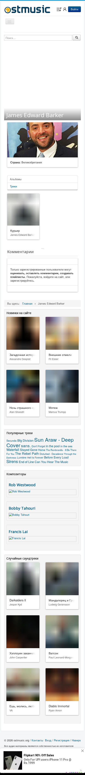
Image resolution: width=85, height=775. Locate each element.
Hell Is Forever (35, 457)
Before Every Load (56, 457)
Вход (48, 740)
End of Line (26, 462)
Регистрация (61, 740)
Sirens (12, 461)
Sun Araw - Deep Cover (40, 442)
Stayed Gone (28, 449)
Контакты (37, 740)
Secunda (11, 441)
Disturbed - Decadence (51, 453)
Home (41, 450)
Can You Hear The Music (51, 462)
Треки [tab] (13, 186)
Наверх (76, 740)
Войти (74, 9)
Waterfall (12, 449)
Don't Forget (38, 446)
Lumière (21, 457)
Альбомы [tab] (15, 179)
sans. (26, 445)
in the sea (66, 446)
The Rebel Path (27, 453)
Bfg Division (25, 440)
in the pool (53, 446)
